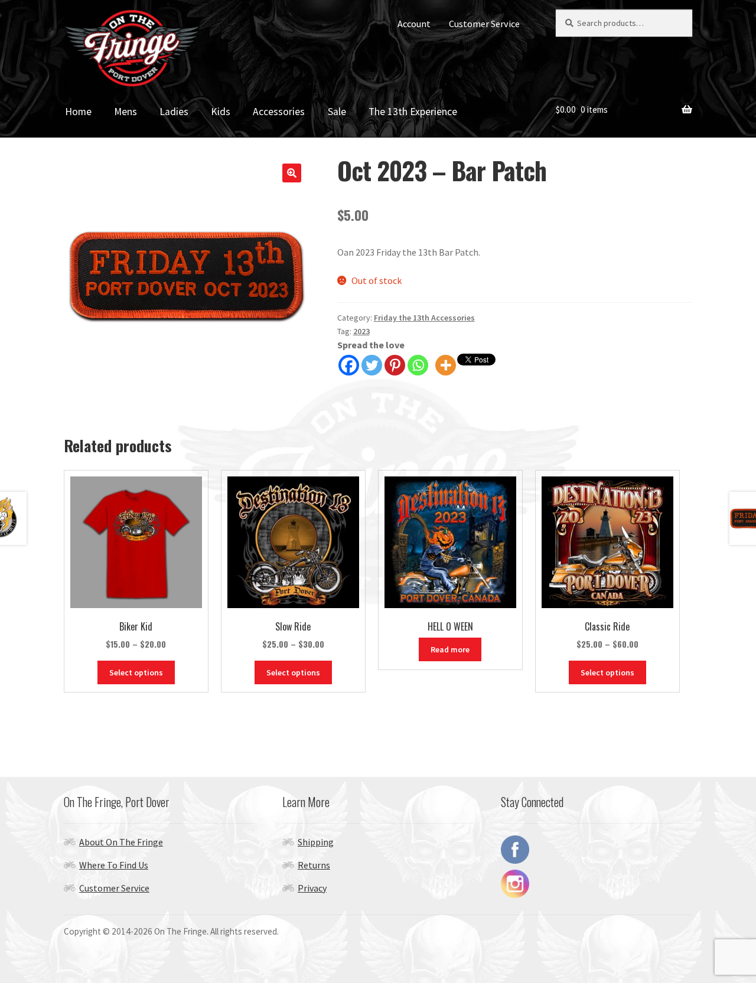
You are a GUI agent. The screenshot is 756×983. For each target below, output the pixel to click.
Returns (314, 865)
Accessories (279, 111)
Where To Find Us (113, 865)
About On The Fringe (121, 842)
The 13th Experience (413, 111)
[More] (445, 365)
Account (414, 24)
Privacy (312, 888)
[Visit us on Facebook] (596, 849)
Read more (450, 649)
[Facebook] (348, 365)
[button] (291, 173)
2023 (361, 331)
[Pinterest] (394, 365)
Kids (220, 111)
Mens (125, 111)
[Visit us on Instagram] (596, 884)
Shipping (316, 842)
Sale (337, 111)
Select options (136, 672)
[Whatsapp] (418, 365)
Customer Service (484, 24)
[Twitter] (371, 365)
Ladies (173, 111)
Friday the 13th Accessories (424, 317)
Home (78, 111)
